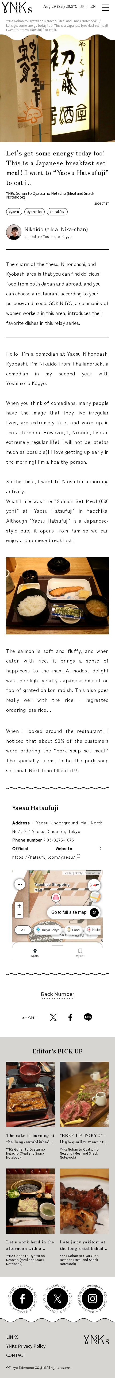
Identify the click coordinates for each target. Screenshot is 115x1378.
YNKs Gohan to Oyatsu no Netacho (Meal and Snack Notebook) (52, 21)
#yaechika (34, 212)
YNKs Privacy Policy (25, 1346)
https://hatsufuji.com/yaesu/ (44, 857)
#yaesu (14, 212)
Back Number (57, 994)
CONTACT (16, 1355)
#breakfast (57, 212)
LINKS (12, 1337)
